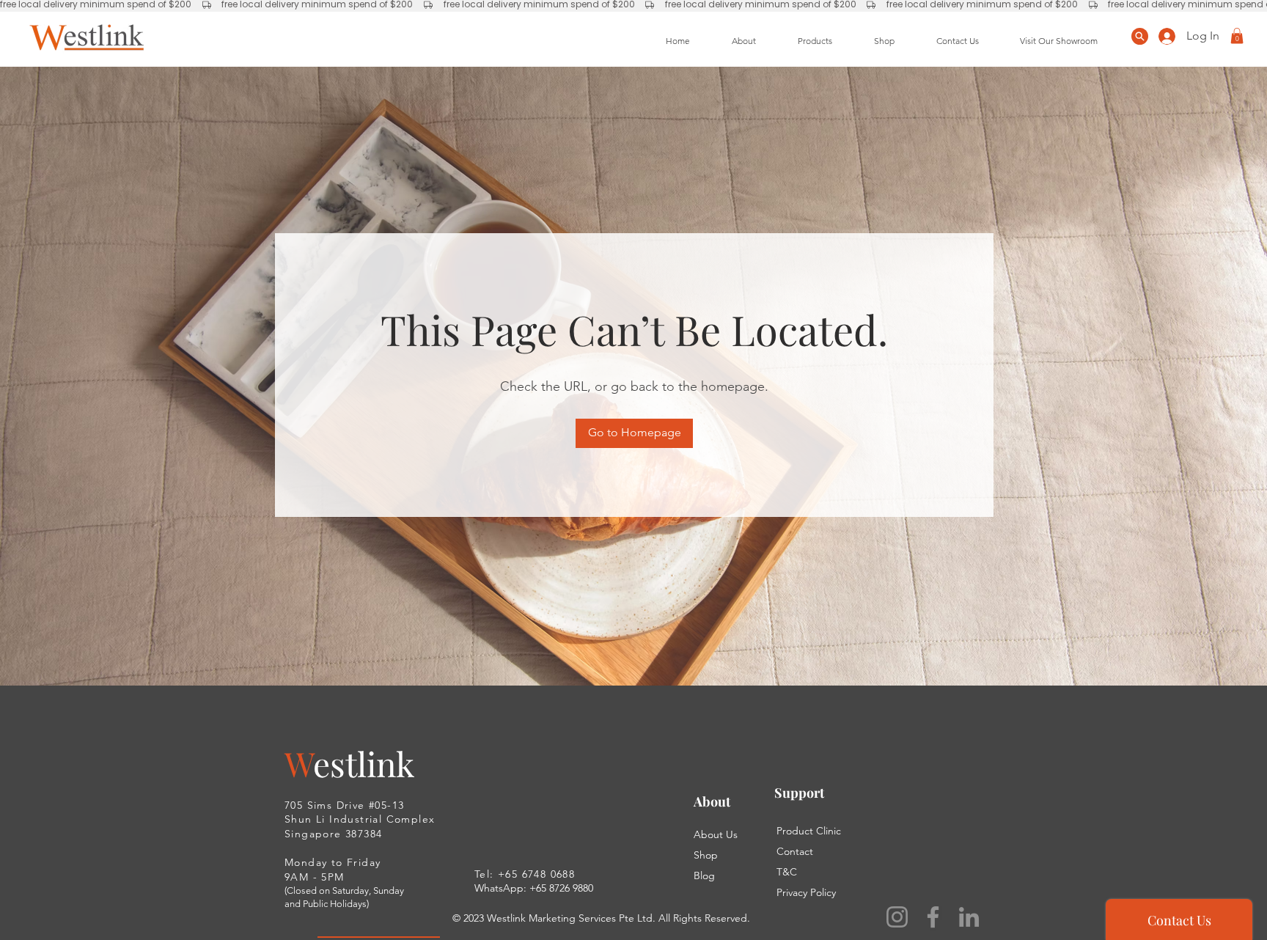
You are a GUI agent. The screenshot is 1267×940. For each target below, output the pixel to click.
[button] (1237, 36)
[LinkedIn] (969, 917)
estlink (363, 763)
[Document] (1139, 36)
